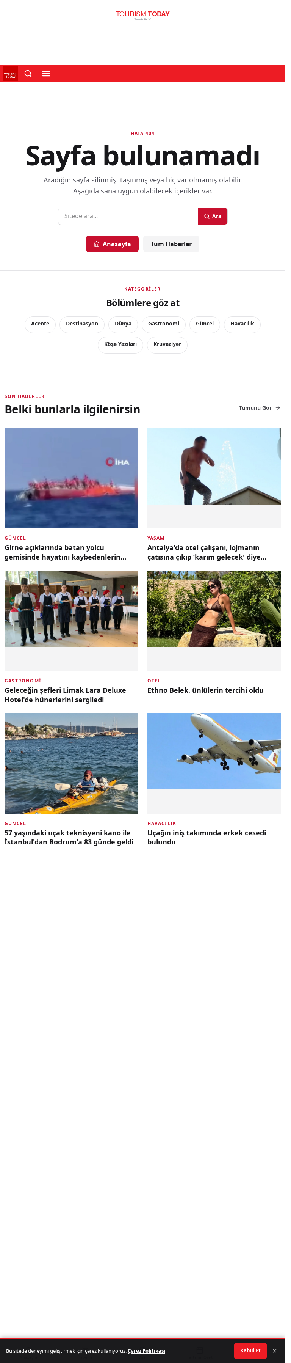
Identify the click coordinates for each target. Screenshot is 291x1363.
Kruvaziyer (167, 343)
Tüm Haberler (171, 244)
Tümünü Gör (255, 407)
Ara (216, 216)
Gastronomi (163, 323)
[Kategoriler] (46, 73)
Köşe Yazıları (120, 343)
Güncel (205, 323)
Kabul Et (250, 1350)
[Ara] (28, 73)
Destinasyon (82, 323)
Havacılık (242, 323)
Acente (40, 323)
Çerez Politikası (146, 1350)
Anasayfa (117, 244)
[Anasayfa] (142, 17)
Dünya (123, 323)
